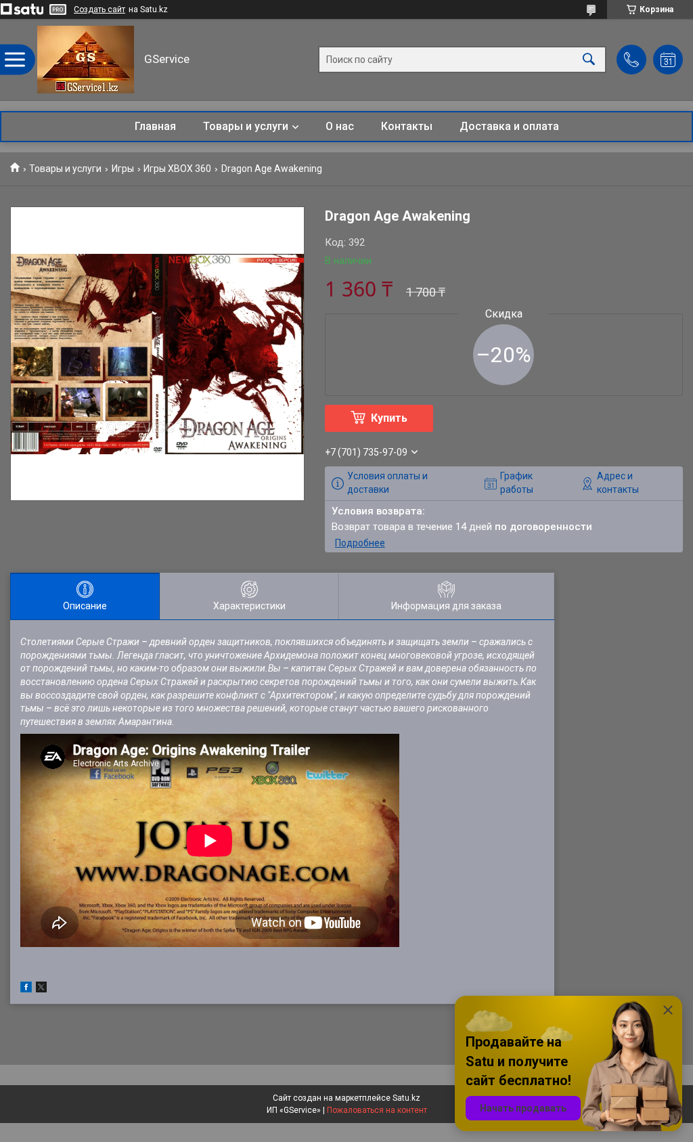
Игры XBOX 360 (177, 168)
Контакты (406, 126)
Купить (389, 418)
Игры (123, 168)
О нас (340, 126)
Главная (155, 126)
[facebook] (26, 989)
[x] (41, 989)
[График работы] (668, 59)
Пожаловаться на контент (377, 1110)
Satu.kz (406, 1098)
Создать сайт (99, 9)
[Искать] (589, 59)
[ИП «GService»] (85, 59)
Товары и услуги (245, 126)
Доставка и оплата (509, 126)
